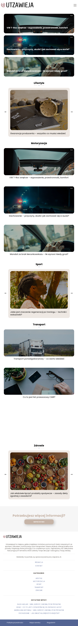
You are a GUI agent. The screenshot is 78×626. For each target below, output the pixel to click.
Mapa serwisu (35, 622)
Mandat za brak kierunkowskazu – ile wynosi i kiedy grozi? (37, 71)
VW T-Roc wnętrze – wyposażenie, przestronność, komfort (37, 27)
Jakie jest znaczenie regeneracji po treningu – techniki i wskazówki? (38, 313)
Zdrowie (39, 445)
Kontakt (38, 566)
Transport (39, 324)
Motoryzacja (39, 143)
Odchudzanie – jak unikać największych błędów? (39, 613)
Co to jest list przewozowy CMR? (39, 397)
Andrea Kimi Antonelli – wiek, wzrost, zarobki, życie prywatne (39, 610)
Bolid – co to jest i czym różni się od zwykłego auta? (39, 607)
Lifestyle (39, 83)
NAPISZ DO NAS (39, 522)
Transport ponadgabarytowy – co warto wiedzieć (39, 358)
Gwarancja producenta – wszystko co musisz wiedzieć (38, 133)
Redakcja (39, 562)
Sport (39, 264)
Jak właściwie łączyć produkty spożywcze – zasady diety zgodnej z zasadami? (39, 494)
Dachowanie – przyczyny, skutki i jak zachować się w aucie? (38, 49)
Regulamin (51, 622)
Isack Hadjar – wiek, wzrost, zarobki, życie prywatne (39, 604)
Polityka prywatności (15, 622)
